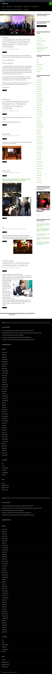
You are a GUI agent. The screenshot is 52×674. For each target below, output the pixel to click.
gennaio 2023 (39, 91)
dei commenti (5, 487)
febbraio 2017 (39, 136)
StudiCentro (5, 3)
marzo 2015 (39, 180)
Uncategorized (39, 68)
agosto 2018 (39, 116)
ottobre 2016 (39, 145)
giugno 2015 (39, 173)
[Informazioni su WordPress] (1, 1)
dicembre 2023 (39, 88)
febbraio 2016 (39, 161)
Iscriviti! (3, 6)
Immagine (5, 228)
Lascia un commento (15, 49)
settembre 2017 (40, 127)
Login (4, 1)
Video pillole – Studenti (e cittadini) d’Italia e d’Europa (12, 9)
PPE (3, 227)
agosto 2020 (39, 102)
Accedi (3, 483)
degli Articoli (5, 485)
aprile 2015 (39, 177)
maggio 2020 (39, 107)
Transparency (26, 9)
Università (10, 260)
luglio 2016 (39, 152)
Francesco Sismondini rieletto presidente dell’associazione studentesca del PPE (43, 225)
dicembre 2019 (39, 111)
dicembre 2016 (39, 141)
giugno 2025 (39, 84)
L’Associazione (9, 6)
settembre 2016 (40, 148)
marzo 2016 (39, 159)
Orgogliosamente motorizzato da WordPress (9, 672)
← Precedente (11, 314)
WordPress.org (5, 489)
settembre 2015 (40, 168)
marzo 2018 (39, 120)
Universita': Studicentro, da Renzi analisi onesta (16, 264)
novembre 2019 (40, 114)
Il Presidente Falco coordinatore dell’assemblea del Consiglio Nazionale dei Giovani (43, 243)
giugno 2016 (39, 155)
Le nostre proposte (34, 6)
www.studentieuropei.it (16, 122)
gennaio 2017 (39, 139)
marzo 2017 (39, 134)
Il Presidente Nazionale (18, 6)
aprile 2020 (39, 109)
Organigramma (27, 6)
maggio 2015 (39, 175)
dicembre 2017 (39, 123)
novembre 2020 (40, 100)
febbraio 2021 (39, 95)
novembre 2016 (40, 143)
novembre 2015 (40, 166)
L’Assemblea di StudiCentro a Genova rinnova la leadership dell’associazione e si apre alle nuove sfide (43, 230)
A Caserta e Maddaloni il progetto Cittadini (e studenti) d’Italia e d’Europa (15, 105)
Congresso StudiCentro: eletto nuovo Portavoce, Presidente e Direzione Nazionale (16, 43)
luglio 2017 (39, 129)
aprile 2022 (39, 93)
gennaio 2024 (39, 86)
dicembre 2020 (39, 98)
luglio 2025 (39, 82)
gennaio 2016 (39, 164)
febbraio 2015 (39, 182)
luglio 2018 (39, 118)
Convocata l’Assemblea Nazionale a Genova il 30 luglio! (43, 234)
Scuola (38, 62)
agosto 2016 (39, 150)
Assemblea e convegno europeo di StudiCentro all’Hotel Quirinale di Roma (43, 238)
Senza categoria (6, 99)
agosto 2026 (39, 79)
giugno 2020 (39, 104)
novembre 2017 (40, 125)
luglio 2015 (39, 171)
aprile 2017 (39, 132)
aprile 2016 (39, 157)
